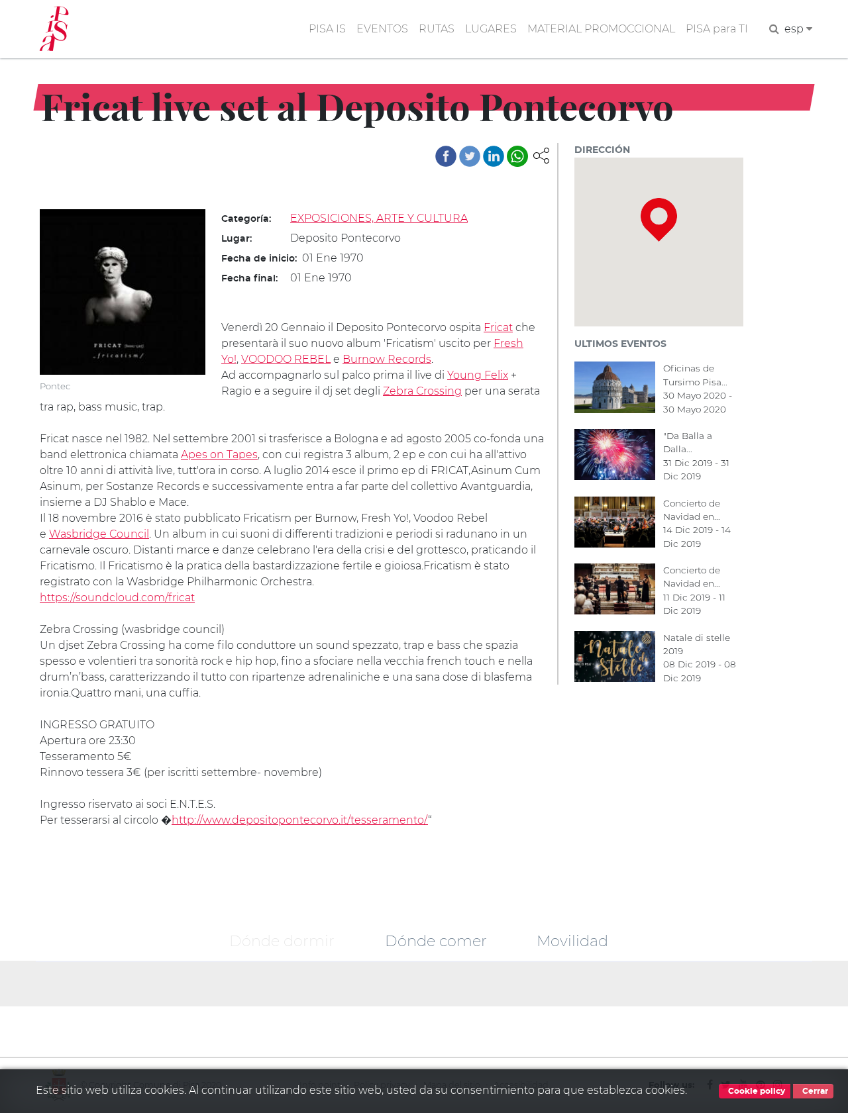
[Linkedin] (493, 156)
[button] (541, 154)
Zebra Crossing (422, 391)
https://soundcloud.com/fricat (117, 597)
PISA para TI (717, 29)
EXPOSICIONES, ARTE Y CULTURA (379, 218)
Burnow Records (387, 359)
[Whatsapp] (517, 156)
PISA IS (327, 29)
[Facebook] (445, 156)
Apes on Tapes (219, 454)
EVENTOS (382, 29)
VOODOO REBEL (286, 359)
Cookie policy (755, 1091)
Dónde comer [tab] (436, 941)
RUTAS (436, 29)
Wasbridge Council (99, 534)
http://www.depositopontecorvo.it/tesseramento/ (300, 820)
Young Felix (477, 375)
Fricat (498, 327)
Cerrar (814, 1091)
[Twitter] (469, 156)
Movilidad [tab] (572, 941)
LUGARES (491, 29)
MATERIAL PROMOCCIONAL (601, 29)
